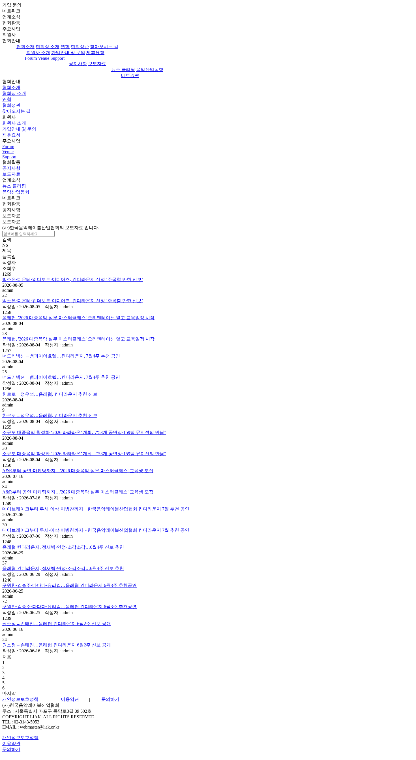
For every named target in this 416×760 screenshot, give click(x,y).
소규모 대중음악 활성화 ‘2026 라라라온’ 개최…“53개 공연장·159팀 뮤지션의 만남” (84, 432)
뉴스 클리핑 (123, 69)
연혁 (65, 46)
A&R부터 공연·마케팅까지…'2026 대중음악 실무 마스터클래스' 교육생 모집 (77, 470)
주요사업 (11, 141)
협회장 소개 (47, 46)
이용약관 (70, 699)
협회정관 (80, 46)
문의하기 (110, 699)
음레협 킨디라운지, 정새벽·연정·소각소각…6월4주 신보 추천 (63, 547)
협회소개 (25, 46)
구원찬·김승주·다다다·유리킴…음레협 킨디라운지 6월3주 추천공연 (69, 585)
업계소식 (11, 180)
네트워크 (11, 10)
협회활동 (11, 162)
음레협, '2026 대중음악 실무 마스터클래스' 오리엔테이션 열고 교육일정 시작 (78, 317)
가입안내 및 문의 (68, 52)
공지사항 (78, 63)
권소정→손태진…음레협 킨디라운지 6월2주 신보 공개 (56, 623)
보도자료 (97, 63)
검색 (6, 239)
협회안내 (11, 40)
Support (57, 58)
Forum (31, 58)
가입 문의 (12, 5)
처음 (6, 656)
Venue (43, 58)
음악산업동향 (149, 69)
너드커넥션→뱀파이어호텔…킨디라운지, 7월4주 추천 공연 (61, 356)
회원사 (9, 117)
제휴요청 (95, 52)
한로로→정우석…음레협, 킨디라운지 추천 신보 (49, 394)
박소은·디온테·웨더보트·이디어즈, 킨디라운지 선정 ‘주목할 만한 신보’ (72, 279)
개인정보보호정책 (20, 699)
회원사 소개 (38, 52)
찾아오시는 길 (104, 46)
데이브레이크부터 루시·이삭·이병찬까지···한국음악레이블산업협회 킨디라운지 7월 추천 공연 (95, 508)
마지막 (9, 693)
